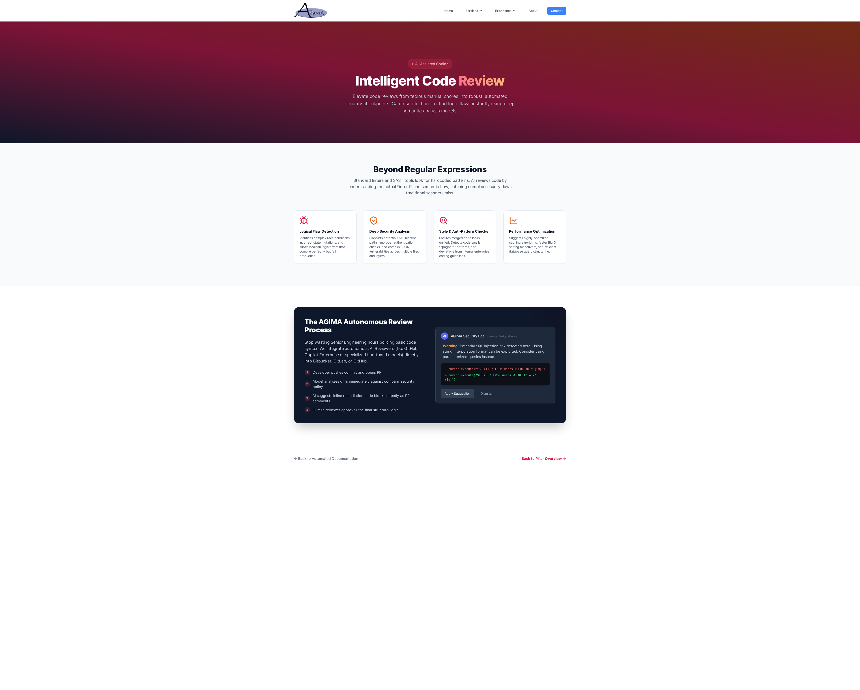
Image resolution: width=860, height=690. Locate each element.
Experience (503, 11)
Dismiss (486, 393)
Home (448, 11)
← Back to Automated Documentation (326, 458)
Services (471, 11)
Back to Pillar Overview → (544, 458)
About (533, 11)
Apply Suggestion (458, 393)
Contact (557, 11)
